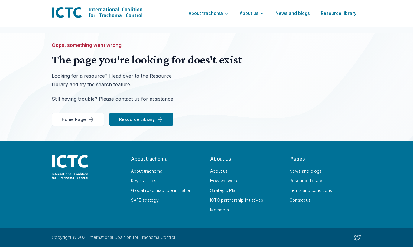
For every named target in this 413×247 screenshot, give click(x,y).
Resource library (338, 13)
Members (219, 209)
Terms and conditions (310, 190)
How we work (223, 180)
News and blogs (292, 13)
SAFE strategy (145, 200)
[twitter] (357, 237)
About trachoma (206, 13)
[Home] (88, 167)
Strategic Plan (224, 190)
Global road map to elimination (161, 190)
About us (249, 13)
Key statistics (143, 180)
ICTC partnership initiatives (236, 200)
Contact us (300, 200)
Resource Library (137, 119)
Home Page (74, 119)
